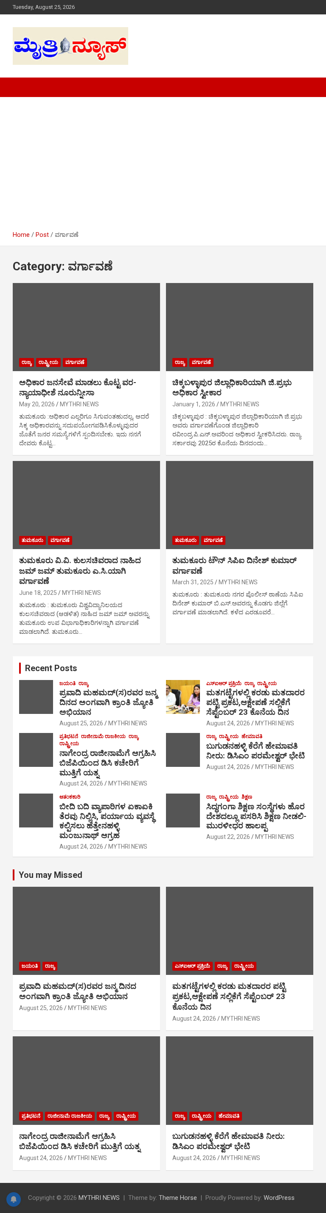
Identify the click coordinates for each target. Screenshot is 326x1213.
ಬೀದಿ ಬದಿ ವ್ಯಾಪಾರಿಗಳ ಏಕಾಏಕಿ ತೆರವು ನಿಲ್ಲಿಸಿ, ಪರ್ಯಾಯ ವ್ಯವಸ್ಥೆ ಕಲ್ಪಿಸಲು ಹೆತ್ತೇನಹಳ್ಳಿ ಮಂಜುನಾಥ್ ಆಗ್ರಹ (107, 821)
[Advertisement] (163, 167)
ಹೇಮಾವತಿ (252, 736)
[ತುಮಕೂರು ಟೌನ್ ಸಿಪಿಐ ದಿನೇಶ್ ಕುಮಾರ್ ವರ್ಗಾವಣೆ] (240, 505)
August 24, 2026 (228, 723)
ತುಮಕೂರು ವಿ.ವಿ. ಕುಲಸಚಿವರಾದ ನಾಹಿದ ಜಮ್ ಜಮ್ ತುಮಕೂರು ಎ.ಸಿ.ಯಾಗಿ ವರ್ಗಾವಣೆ (80, 570)
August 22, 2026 (228, 836)
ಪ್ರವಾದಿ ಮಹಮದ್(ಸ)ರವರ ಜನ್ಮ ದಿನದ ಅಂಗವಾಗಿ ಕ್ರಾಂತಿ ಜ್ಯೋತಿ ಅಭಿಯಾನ (108, 702)
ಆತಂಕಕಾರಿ (70, 797)
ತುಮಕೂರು (32, 540)
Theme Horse (178, 1198)
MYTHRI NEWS (79, 404)
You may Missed (50, 875)
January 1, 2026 (193, 404)
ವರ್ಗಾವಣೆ (74, 362)
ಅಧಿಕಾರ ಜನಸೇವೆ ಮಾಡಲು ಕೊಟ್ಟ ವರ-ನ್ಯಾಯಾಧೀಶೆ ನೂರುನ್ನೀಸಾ (77, 388)
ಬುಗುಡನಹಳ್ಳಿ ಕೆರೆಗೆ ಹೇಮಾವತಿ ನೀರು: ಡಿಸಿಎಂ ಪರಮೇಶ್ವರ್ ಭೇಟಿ (255, 751)
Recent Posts (51, 668)
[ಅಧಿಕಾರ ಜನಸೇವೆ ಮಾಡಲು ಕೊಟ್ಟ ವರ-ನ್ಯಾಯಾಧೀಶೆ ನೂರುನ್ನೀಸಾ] (86, 327)
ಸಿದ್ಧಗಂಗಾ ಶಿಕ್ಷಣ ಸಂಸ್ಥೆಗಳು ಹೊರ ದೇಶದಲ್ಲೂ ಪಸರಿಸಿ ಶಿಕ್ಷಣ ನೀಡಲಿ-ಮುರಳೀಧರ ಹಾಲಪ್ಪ (256, 816)
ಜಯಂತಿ (67, 683)
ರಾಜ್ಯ (26, 362)
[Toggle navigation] (23, 87)
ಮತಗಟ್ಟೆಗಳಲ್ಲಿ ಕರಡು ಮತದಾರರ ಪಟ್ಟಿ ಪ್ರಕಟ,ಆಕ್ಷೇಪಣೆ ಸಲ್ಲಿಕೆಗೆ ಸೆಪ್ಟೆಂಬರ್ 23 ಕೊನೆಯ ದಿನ (255, 702)
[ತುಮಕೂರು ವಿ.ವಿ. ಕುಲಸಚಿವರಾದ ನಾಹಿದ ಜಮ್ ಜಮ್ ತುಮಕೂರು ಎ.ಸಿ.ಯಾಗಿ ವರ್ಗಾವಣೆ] (86, 505)
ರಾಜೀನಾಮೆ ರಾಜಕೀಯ (103, 736)
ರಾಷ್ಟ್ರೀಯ (48, 362)
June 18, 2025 (38, 592)
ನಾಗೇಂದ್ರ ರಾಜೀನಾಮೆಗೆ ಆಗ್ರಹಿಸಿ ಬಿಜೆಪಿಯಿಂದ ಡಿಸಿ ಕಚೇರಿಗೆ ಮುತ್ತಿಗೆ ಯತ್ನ (107, 762)
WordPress (279, 1198)
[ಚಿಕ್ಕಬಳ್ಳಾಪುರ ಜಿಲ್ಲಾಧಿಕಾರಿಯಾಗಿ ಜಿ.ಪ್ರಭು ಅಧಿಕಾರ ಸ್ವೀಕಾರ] (240, 327)
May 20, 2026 (37, 404)
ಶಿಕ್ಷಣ (247, 797)
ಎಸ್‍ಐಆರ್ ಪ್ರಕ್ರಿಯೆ (224, 683)
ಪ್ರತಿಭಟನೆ (68, 736)
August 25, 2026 (81, 723)
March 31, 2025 (193, 582)
